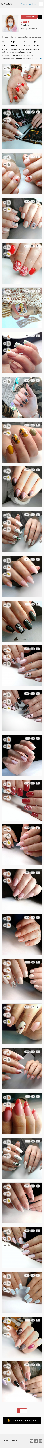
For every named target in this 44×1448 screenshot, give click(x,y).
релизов (27, 43)
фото (4, 43)
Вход (36, 4)
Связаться (29, 17)
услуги (36, 43)
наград (14, 43)
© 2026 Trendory (9, 1440)
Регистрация (26, 4)
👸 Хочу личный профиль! (22, 1420)
